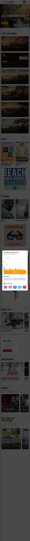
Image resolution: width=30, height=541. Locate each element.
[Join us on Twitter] (19, 287)
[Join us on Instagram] (5, 287)
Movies (12, 269)
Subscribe (15, 272)
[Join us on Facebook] (15, 287)
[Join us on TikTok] (10, 287)
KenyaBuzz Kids (19, 269)
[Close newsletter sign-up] (25, 253)
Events (6, 269)
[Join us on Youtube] (24, 287)
